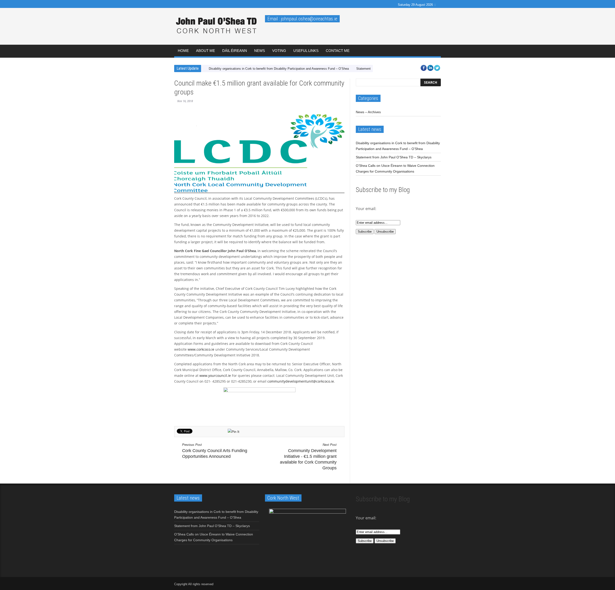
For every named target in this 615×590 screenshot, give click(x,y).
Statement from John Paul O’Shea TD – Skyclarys (393, 157)
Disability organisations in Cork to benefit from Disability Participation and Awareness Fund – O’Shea (279, 68)
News (259, 51)
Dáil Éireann (234, 51)
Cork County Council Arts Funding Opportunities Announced (214, 451)
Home (183, 51)
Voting (279, 51)
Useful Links (306, 51)
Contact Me (338, 51)
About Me (205, 51)
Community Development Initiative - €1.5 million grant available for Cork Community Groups (308, 456)
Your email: (366, 518)
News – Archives (368, 112)
